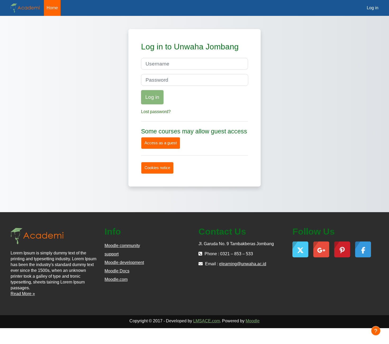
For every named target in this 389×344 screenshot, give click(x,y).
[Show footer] (376, 331)
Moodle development (124, 262)
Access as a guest (160, 143)
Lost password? (156, 111)
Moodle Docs (117, 271)
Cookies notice (157, 167)
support (112, 254)
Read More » (23, 293)
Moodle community (122, 245)
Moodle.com (116, 279)
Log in (372, 8)
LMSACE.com (206, 321)
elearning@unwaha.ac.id (242, 264)
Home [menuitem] (52, 8)
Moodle (253, 321)
